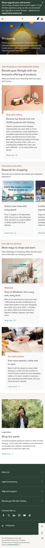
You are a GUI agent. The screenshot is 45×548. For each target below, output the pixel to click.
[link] (22, 99)
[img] (42, 2)
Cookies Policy (12, 545)
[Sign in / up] (42, 18)
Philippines (10, 525)
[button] (10, 233)
